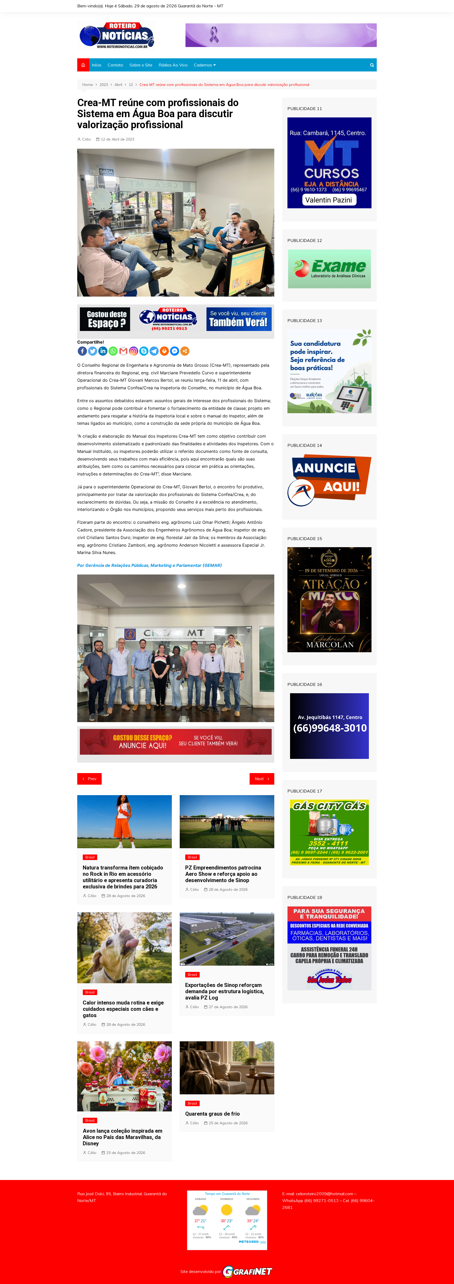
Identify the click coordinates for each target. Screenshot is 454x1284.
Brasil (90, 857)
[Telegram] (154, 351)
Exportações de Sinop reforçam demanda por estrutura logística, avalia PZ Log (224, 991)
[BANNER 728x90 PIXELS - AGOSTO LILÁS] (281, 34)
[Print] (164, 351)
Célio (86, 139)
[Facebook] (82, 351)
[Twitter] (92, 351)
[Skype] (143, 351)
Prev (92, 778)
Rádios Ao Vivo (173, 65)
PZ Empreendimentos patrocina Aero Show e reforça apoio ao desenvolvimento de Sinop (223, 873)
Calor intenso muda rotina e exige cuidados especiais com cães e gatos (123, 1009)
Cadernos (203, 65)
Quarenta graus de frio (212, 1114)
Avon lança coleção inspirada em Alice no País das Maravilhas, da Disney (122, 1137)
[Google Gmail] (123, 351)
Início (96, 65)
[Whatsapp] (113, 351)
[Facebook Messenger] (174, 351)
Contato (115, 65)
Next (259, 778)
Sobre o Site (141, 65)
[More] (184, 351)
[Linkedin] (102, 351)
